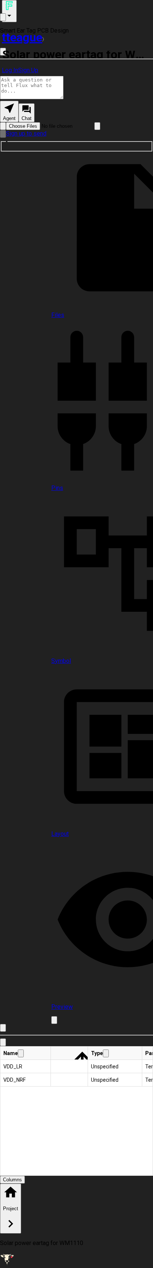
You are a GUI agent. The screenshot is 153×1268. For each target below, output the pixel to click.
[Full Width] (3, 1028)
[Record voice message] (3, 134)
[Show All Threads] (3, 17)
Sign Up (28, 70)
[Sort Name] (21, 1053)
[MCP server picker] (97, 126)
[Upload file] (3, 126)
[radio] (9, 111)
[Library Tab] (3, 1042)
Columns (12, 1179)
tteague (22, 37)
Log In (10, 70)
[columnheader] (25, 1053)
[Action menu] (9, 11)
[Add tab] (54, 1020)
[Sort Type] (106, 1053)
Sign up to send (26, 133)
